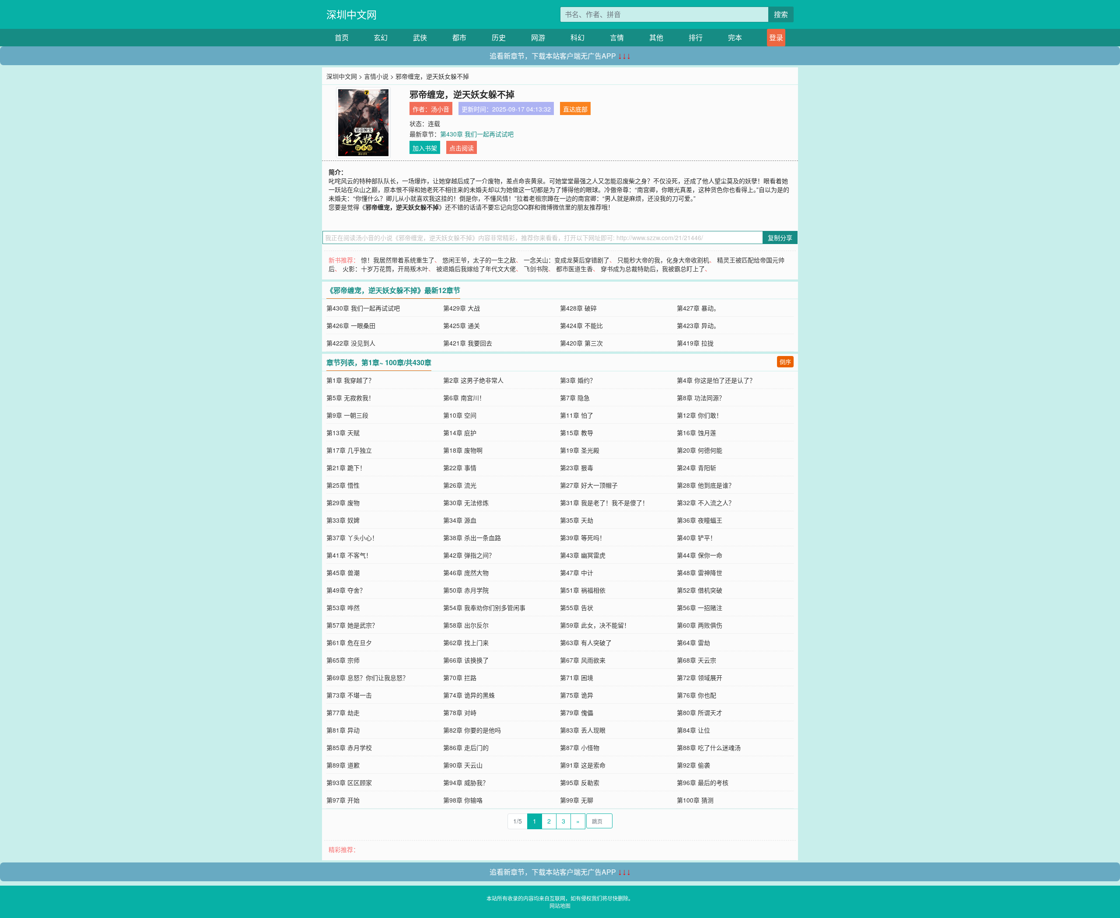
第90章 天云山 (463, 765)
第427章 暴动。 (698, 308)
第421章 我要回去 (467, 343)
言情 (617, 37)
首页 (342, 37)
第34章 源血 (459, 520)
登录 (776, 37)
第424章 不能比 (581, 325)
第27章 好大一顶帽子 (589, 485)
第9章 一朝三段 (347, 415)
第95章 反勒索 (579, 782)
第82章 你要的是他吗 (472, 730)
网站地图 (560, 905)
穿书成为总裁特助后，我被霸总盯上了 (653, 268)
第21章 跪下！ (346, 467)
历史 (499, 37)
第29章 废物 (343, 502)
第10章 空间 (459, 415)
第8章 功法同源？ (701, 397)
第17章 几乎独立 (349, 450)
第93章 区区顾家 (349, 782)
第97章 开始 (343, 800)
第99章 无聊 (576, 800)
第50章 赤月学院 (466, 590)
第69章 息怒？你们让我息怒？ (367, 677)
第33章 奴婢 (343, 520)
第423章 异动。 (698, 325)
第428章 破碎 (578, 308)
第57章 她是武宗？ (352, 625)
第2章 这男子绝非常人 (473, 380)
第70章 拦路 (459, 677)
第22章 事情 (459, 467)
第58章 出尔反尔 (466, 625)
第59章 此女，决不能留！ (595, 625)
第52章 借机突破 (699, 590)
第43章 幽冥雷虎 (583, 555)
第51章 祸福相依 (583, 590)
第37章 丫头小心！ (352, 537)
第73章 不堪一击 (349, 695)
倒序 (785, 361)
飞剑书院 (536, 268)
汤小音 (440, 109)
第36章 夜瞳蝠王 (699, 520)
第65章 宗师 (343, 660)
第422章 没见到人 (350, 343)
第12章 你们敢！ (699, 415)
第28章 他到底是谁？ (706, 485)
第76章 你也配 (696, 695)
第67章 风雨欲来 (583, 660)
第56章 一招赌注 (699, 607)
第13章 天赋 (343, 432)
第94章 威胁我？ (466, 782)
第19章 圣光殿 (579, 450)
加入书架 (425, 147)
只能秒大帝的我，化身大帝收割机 (663, 259)
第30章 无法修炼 (466, 502)
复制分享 (780, 237)
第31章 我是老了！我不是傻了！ (604, 502)
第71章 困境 (576, 677)
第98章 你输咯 (463, 800)
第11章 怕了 (576, 415)
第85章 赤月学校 (349, 747)
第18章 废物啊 (463, 450)
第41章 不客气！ (349, 555)
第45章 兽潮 (343, 572)
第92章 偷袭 (693, 765)
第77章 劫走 (343, 712)
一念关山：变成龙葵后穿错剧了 (566, 259)
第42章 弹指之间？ (469, 555)
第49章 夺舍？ (346, 590)
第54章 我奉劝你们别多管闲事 (484, 607)
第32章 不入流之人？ (706, 502)
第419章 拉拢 (695, 343)
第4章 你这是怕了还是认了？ (716, 380)
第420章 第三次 (581, 343)
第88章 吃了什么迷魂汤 (709, 747)
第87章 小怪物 (579, 747)
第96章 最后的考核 (702, 782)
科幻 (577, 37)
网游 (538, 37)
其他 (656, 37)
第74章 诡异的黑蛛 (469, 695)
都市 (459, 37)
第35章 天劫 (576, 520)
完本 (735, 37)
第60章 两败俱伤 (699, 625)
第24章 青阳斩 (696, 467)
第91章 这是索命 (583, 765)
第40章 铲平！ (696, 537)
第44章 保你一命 (699, 555)
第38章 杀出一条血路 (472, 537)
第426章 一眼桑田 (350, 325)
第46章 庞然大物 (466, 572)
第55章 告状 (576, 607)
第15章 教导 (576, 432)
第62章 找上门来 (466, 642)
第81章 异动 (343, 730)
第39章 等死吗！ (583, 537)
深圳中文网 (351, 14)
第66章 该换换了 (466, 660)
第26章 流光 (459, 485)
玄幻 (381, 37)
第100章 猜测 (695, 800)
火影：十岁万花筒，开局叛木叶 (385, 268)
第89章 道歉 (343, 765)
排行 (696, 37)
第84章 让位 (693, 730)
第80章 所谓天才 (699, 712)
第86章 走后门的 (466, 747)
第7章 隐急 (575, 397)
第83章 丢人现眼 (583, 730)
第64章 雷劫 (693, 642)
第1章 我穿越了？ (350, 380)
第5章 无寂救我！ (350, 397)
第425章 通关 (461, 325)
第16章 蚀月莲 (696, 432)
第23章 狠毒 (576, 467)
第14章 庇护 (459, 432)
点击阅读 (461, 147)
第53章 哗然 (343, 607)
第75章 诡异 (576, 695)
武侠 (420, 37)
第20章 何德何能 (699, 450)
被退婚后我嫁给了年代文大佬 (476, 268)
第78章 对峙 (459, 712)
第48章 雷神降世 (699, 572)
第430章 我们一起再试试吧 (477, 133)
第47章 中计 (576, 572)
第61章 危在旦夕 (349, 642)
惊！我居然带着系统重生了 (397, 259)
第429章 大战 (461, 308)
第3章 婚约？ (578, 380)
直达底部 (575, 109)
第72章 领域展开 (699, 677)
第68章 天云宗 (696, 660)
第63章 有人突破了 (586, 642)
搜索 (781, 14)
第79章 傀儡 (576, 712)
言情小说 (376, 76)
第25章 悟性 (343, 485)
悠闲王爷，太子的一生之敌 (479, 259)
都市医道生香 (574, 268)
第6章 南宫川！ (464, 397)
